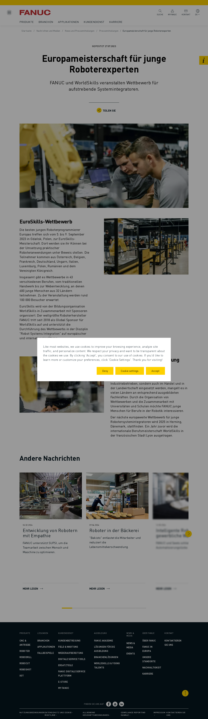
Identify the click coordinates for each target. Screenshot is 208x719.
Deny (105, 370)
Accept (155, 370)
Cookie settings (129, 370)
